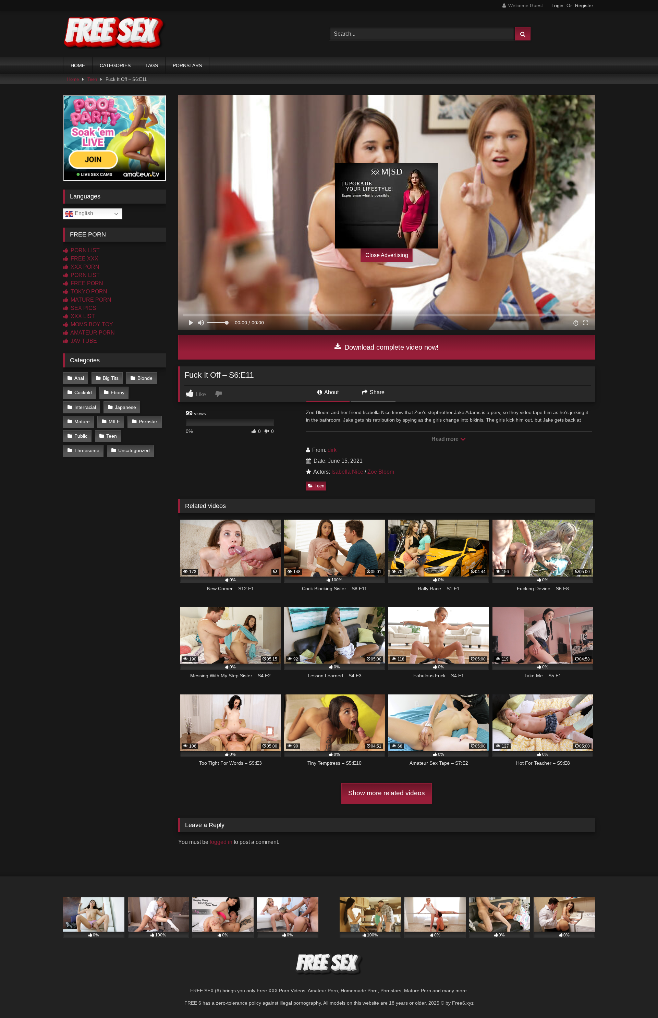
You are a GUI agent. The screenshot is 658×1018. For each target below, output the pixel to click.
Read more (445, 439)
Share (376, 392)
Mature (82, 421)
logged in (221, 842)
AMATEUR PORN (92, 333)
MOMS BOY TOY (91, 324)
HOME (78, 65)
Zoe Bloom (380, 472)
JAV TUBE (83, 341)
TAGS (151, 65)
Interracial (85, 407)
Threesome (86, 450)
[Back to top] (636, 997)
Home (73, 79)
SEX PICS (82, 308)
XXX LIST (82, 316)
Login (557, 5)
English (83, 213)
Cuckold (83, 392)
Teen (92, 79)
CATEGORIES (115, 65)
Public (80, 436)
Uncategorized (134, 450)
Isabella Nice (347, 472)
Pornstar (148, 421)
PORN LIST (84, 250)
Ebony (117, 392)
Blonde (145, 378)
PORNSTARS (187, 65)
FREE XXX (83, 259)
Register (584, 5)
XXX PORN (84, 267)
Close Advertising (386, 255)
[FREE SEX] (114, 33)
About (331, 392)
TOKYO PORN (88, 291)
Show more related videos (386, 793)
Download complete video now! (390, 347)
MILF (114, 421)
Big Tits (111, 378)
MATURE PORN (90, 300)
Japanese (125, 407)
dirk (332, 450)
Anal (79, 378)
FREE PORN (86, 283)
